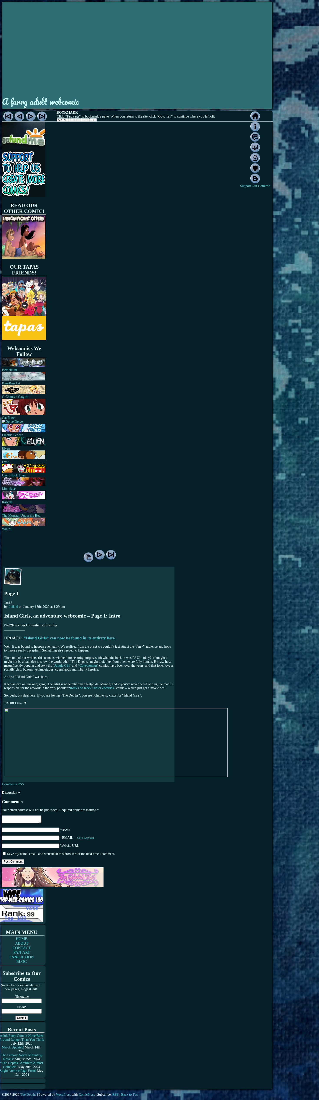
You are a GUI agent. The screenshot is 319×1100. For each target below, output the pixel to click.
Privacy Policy (255, 158)
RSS (115, 1094)
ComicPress (87, 1094)
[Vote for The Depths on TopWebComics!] (21, 903)
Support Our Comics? (255, 186)
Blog (255, 178)
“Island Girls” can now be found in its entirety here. (70, 638)
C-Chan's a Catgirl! (15, 396)
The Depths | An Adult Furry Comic (137, 48)
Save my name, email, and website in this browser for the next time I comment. (61, 854)
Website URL (69, 845)
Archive (88, 557)
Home (255, 116)
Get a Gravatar (85, 837)
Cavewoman (88, 665)
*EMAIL (77, 837)
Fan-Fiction (255, 168)
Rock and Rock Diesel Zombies (92, 688)
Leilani (13, 606)
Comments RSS (13, 784)
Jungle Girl (62, 665)
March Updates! (13, 1047)
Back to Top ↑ (131, 1094)
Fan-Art (255, 147)
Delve (18, 421)
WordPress (63, 1094)
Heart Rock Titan (14, 475)
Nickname (22, 996)
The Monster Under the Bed (21, 515)
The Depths (28, 1094)
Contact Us (255, 137)
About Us (255, 126)
